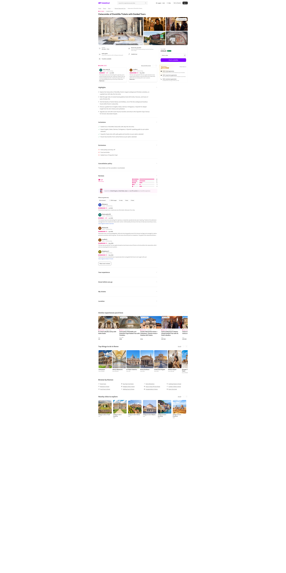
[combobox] (132, 3)
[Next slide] (156, 65)
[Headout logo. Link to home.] (104, 3)
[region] (108, 322)
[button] (120, 31)
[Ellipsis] (112, 8)
